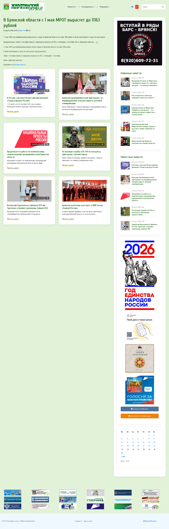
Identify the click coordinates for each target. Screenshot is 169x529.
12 (133, 442)
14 (143, 442)
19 (133, 446)
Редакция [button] (104, 7)
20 (138, 446)
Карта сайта (88, 521)
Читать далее (13, 111)
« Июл (123, 457)
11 (127, 442)
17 (122, 446)
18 (128, 446)
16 (154, 442)
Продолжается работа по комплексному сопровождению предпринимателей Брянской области (28, 154)
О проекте (78, 521)
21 (143, 446)
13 (138, 442)
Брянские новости (20, 65)
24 (122, 449)
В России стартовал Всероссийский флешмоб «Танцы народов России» (27, 99)
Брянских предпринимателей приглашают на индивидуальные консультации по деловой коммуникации (82, 101)
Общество (21, 31)
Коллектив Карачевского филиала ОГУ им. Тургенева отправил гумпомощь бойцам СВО (27, 206)
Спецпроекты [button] (87, 7)
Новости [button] (71, 7)
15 (149, 442)
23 (154, 446)
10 (122, 442)
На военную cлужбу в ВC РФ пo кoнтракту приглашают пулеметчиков (81, 153)
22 (149, 446)
